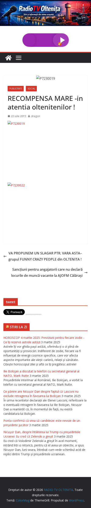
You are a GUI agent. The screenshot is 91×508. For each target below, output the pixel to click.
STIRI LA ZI (18, 327)
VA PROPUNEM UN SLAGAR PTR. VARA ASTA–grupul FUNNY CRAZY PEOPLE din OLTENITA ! (45, 256)
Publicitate (15, 88)
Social (31, 88)
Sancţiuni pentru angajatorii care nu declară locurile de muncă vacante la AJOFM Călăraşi (47, 272)
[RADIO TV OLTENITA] (45, 3)
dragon (35, 116)
